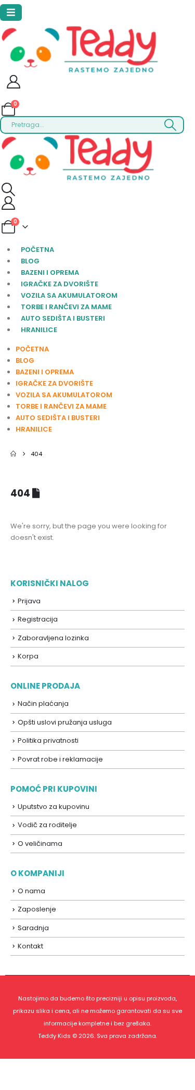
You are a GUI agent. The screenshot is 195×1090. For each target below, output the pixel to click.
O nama (31, 891)
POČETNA (37, 250)
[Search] (170, 125)
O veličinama (40, 843)
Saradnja (33, 928)
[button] (8, 189)
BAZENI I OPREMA (50, 272)
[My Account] (13, 83)
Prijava (29, 601)
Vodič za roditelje (47, 825)
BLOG (30, 261)
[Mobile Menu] (11, 12)
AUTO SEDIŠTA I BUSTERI (63, 318)
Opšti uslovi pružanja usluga (65, 722)
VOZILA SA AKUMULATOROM (69, 295)
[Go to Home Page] (13, 454)
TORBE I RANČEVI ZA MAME (66, 307)
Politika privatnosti (48, 740)
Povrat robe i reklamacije (60, 759)
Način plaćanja (43, 703)
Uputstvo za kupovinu (53, 807)
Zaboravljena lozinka (53, 638)
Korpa (28, 656)
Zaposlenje (37, 909)
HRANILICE (39, 330)
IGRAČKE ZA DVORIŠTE (59, 284)
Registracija (38, 619)
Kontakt (30, 946)
